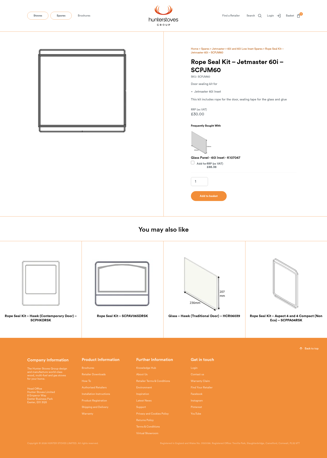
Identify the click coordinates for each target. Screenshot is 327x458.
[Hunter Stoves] (163, 16)
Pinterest (196, 407)
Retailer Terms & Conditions (153, 381)
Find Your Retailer (202, 387)
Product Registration (94, 400)
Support (141, 407)
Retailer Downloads (94, 374)
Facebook (196, 394)
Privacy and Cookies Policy (152, 413)
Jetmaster (218, 48)
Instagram (197, 400)
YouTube (196, 413)
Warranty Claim (200, 381)
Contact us (197, 374)
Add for (206, 165)
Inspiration (142, 394)
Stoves (38, 15)
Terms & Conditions (148, 426)
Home (194, 48)
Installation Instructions (96, 394)
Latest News (144, 400)
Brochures (84, 15)
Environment (144, 387)
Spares (61, 15)
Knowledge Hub (146, 368)
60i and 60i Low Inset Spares (244, 48)
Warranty (87, 413)
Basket (293, 15)
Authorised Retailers (94, 387)
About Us (141, 374)
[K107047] (201, 142)
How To (86, 381)
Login (270, 15)
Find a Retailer (231, 15)
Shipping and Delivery (95, 407)
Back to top (311, 348)
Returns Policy (145, 420)
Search (251, 15)
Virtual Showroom (147, 433)
